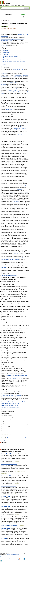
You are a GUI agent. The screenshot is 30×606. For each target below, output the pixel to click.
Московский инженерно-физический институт (12, 91)
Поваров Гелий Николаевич (8, 486)
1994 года (17, 129)
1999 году (20, 134)
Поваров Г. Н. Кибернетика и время (9, 405)
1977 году (27, 192)
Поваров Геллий (5, 506)
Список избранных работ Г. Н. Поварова (11, 395)
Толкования (8, 14)
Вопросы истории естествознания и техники (16, 375)
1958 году (12, 192)
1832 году (16, 259)
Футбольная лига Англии (9, 440)
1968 (21, 192)
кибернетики (4, 45)
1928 (24, 34)
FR (28, 1)
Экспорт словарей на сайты (5, 558)
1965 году (16, 90)
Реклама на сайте (15, 554)
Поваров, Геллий (5, 496)
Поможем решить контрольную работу (17, 437)
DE (22, 1)
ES (25, 1)
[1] (17, 265)
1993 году (21, 126)
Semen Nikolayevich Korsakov (15, 378)
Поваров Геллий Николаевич (9, 453)
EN (20, 1)
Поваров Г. (4, 538)
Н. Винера (19, 189)
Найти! (26, 8)
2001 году (16, 253)
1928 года (20, 69)
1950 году (4, 73)
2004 (6, 36)
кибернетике (16, 123)
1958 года (9, 90)
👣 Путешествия (3, 556)
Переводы (22, 14)
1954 (17, 88)
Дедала (26, 185)
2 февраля (19, 34)
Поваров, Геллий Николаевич (9, 464)
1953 (11, 82)
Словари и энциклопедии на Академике (12, 5)
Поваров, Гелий (5, 528)
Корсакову (3, 267)
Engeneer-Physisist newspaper (9, 275)
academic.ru (5, 2)
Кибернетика (10, 212)
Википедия (15, 11)
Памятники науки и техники (8, 371)
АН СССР (3, 84)
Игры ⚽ (22, 16)
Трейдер (25, 440)
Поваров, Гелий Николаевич (8, 475)
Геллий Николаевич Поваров (9, 525)
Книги (8, 16)
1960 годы (16, 82)
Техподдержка (9, 554)
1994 (28, 93)
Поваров (3, 516)
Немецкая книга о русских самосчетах (10, 407)
